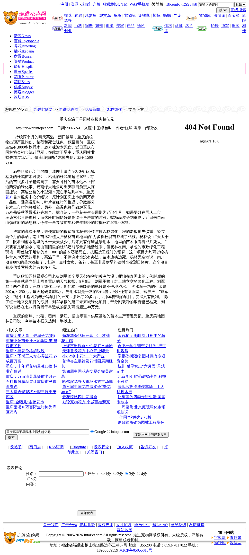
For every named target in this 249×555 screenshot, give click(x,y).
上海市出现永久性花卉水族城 (87, 346)
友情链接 (197, 525)
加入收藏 (125, 447)
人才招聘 (124, 525)
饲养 (89, 26)
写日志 (35, 447)
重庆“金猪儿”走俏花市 (25, 402)
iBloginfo (173, 4)
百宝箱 (234, 15)
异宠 (177, 15)
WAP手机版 (140, 4)
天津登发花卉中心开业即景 (85, 351)
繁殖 (99, 26)
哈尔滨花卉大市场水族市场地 (87, 381)
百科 (78, 26)
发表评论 (101, 447)
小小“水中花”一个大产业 (83, 356)
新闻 (68, 26)
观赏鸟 (105, 15)
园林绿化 (114, 109)
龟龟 (117, 15)
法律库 (219, 15)
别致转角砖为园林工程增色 (141, 422)
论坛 (215, 26)
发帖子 (16, 447)
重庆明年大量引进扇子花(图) (30, 336)
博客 (225, 26)
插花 (24, 51)
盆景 (23, 56)
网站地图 (124, 530)
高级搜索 (238, 10)
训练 (110, 26)
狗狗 (78, 15)
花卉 (68, 20)
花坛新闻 (92, 109)
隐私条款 (87, 525)
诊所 (141, 26)
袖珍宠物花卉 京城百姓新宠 (86, 402)
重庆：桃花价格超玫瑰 (25, 351)
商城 (179, 26)
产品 (130, 26)
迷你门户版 (90, 4)
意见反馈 (178, 525)
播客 (236, 26)
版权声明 (105, 525)
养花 (25, 46)
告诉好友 (148, 447)
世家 (23, 72)
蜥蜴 (167, 15)
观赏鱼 (91, 15)
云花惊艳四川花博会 (79, 397)
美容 (120, 26)
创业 (68, 31)
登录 (75, 4)
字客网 (220, 538)
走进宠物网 (43, 109)
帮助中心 (160, 525)
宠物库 (205, 15)
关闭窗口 (94, 452)
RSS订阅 (189, 4)
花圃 (24, 77)
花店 (22, 82)
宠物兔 (130, 15)
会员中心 (142, 525)
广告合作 (69, 525)
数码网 (235, 543)
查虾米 (235, 538)
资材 (24, 61)
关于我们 (51, 525)
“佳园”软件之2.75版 (134, 417)
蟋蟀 (156, 15)
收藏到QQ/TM (115, 4)
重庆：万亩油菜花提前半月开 (31, 376)
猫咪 (68, 15)
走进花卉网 (68, 109)
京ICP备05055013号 (135, 550)
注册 (64, 4)
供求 (168, 26)
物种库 (220, 543)
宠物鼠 (144, 15)
